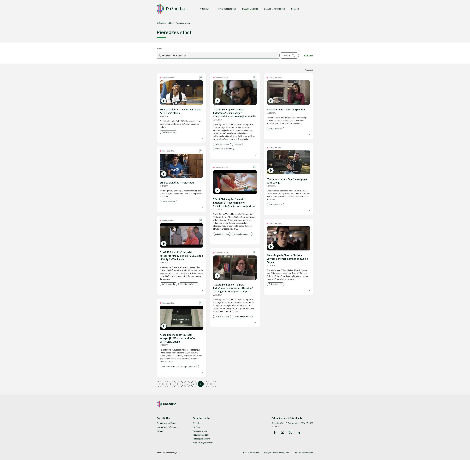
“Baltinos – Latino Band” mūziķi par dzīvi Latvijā (287, 181)
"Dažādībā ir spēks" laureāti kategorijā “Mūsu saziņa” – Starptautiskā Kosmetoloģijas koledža (235, 113)
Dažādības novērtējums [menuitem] (274, 9)
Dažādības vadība (165, 23)
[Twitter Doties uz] (290, 432)
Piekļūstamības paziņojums (276, 452)
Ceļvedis (196, 423)
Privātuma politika (251, 452)
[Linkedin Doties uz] (298, 432)
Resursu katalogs (200, 435)
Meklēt (159, 49)
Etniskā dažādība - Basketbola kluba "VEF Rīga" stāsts (180, 111)
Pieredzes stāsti (183, 23)
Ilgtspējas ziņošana (201, 439)
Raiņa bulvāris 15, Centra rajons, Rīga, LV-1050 (292, 423)
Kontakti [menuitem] (295, 9)
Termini (160, 431)
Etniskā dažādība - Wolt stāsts (177, 182)
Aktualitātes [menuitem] (205, 9)
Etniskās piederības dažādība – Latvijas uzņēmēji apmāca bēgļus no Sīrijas (287, 259)
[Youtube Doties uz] (282, 432)
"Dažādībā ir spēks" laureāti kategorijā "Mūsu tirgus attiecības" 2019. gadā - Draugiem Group (233, 288)
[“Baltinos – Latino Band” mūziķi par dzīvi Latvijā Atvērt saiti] (288, 162)
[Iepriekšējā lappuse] (160, 384)
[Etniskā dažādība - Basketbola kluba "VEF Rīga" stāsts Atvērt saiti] (181, 92)
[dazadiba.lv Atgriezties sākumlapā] (171, 9)
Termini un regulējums (166, 423)
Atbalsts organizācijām (203, 442)
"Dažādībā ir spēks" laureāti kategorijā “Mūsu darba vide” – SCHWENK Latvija (177, 338)
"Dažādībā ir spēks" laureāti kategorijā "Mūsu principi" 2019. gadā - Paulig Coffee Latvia (181, 256)
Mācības (196, 427)
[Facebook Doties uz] (275, 432)
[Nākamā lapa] (214, 384)
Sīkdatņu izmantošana (303, 452)
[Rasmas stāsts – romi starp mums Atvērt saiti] (288, 92)
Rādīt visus (308, 55)
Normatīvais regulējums (167, 427)
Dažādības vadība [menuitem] (250, 9)
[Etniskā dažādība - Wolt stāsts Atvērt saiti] (181, 165)
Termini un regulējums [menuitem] (226, 9)
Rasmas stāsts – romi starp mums (286, 109)
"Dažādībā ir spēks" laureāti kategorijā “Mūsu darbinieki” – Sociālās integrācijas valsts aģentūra (234, 203)
